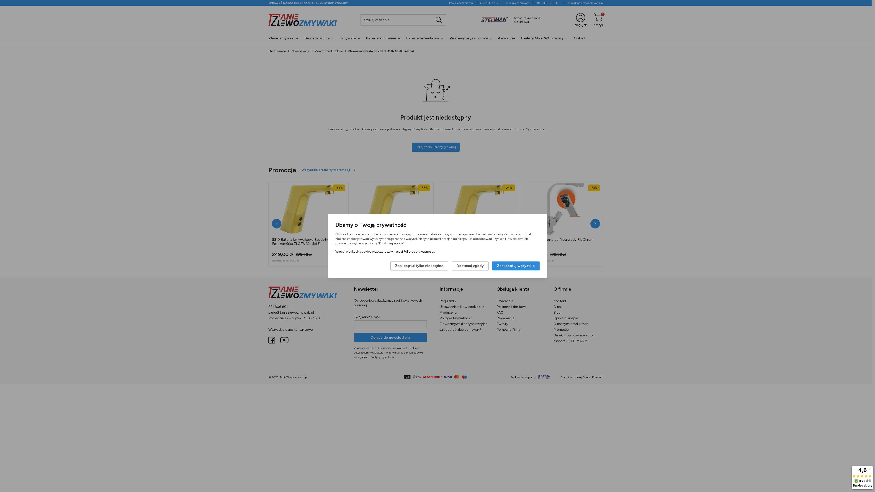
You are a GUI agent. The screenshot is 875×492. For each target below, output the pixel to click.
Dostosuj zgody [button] (470, 266)
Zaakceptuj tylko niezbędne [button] (419, 266)
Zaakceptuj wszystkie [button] (516, 266)
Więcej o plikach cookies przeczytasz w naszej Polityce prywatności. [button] (385, 252)
